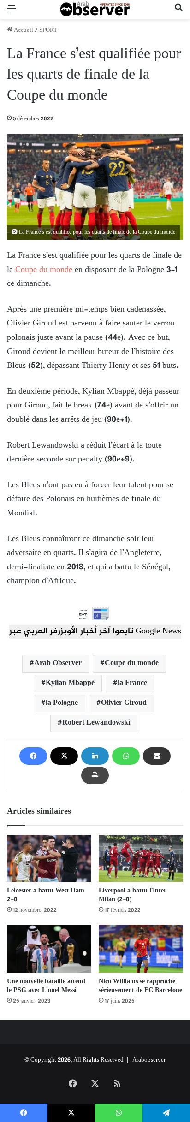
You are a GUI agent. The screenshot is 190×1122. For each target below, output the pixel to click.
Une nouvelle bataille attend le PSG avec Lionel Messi (46, 986)
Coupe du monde (43, 270)
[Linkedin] (95, 756)
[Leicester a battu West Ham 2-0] (49, 858)
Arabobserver (149, 1060)
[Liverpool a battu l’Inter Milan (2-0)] (141, 858)
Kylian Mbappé (70, 683)
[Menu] (11, 13)
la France (132, 683)
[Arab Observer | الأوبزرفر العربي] (95, 9)
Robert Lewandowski (96, 723)
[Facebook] (33, 756)
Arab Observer (58, 663)
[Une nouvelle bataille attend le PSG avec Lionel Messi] (49, 948)
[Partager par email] (157, 756)
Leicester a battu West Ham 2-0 (45, 895)
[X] (64, 756)
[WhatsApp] (126, 756)
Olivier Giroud (124, 703)
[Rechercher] (178, 13)
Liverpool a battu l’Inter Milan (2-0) (132, 895)
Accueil (22, 30)
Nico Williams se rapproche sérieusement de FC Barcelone (140, 986)
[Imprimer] (95, 775)
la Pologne (62, 703)
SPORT (48, 30)
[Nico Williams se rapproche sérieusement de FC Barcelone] (141, 948)
